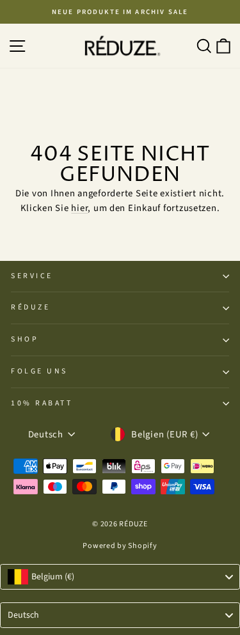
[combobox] (120, 577)
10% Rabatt (41, 403)
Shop (24, 339)
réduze (30, 307)
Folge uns (39, 371)
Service (32, 275)
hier (79, 208)
